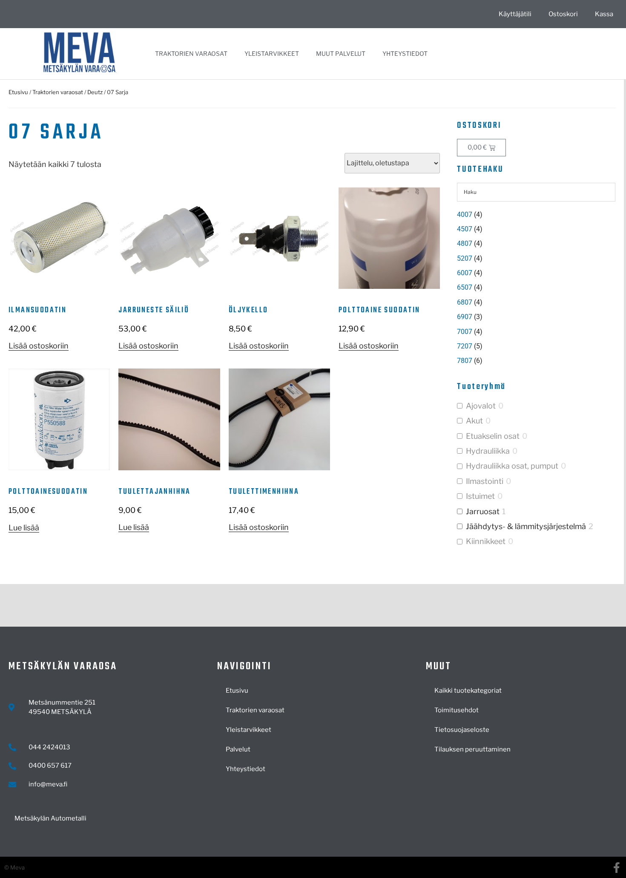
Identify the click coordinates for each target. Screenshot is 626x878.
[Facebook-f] (616, 867)
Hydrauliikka (488, 450)
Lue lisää (24, 527)
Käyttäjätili (515, 14)
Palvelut (238, 749)
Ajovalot (481, 405)
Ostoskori (563, 14)
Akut (474, 420)
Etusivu (18, 92)
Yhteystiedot (405, 53)
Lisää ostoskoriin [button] (39, 345)
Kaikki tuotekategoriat (468, 690)
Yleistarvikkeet (271, 53)
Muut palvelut (340, 53)
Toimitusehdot (456, 710)
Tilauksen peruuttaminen (472, 749)
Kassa (604, 14)
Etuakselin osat (493, 436)
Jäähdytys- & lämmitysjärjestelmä (526, 526)
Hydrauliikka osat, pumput (512, 465)
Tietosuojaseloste (461, 730)
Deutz (95, 92)
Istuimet (480, 496)
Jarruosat (483, 511)
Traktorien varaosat (191, 53)
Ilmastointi (484, 481)
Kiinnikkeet (485, 541)
